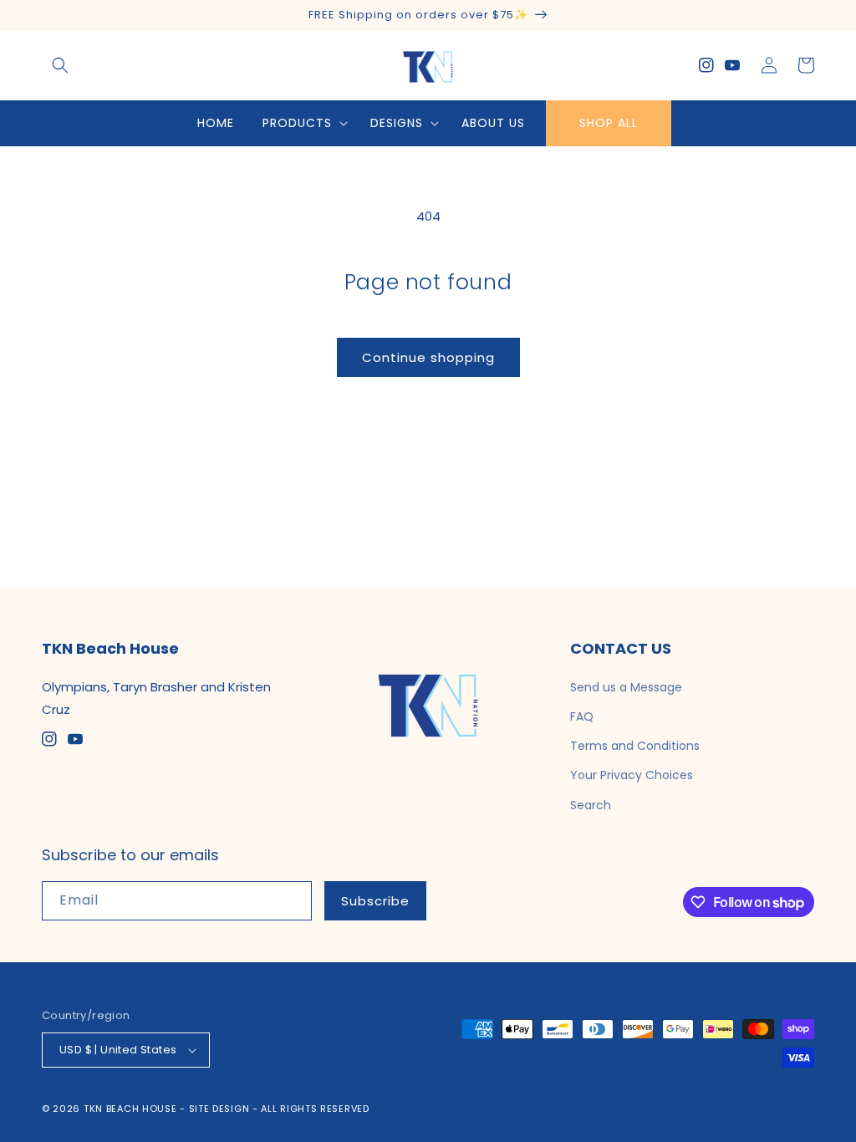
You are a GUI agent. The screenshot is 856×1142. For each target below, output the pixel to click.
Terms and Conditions (635, 745)
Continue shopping (428, 357)
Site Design (219, 1108)
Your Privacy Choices (631, 775)
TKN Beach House (130, 1108)
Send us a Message (626, 687)
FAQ (582, 716)
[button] (60, 65)
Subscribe (375, 901)
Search (590, 805)
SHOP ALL (608, 123)
